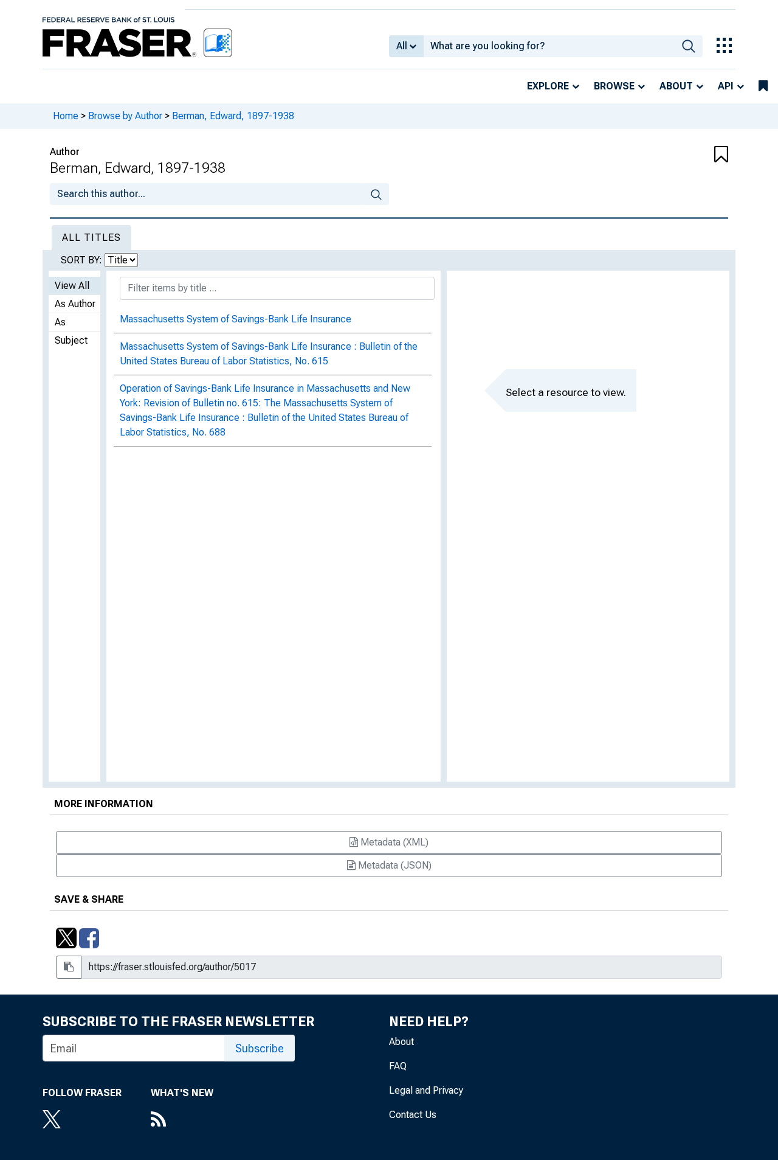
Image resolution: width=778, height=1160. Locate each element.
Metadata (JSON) (394, 865)
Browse (614, 86)
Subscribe (259, 1048)
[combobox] (549, 46)
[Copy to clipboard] (68, 967)
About (676, 86)
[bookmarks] (763, 86)
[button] (671, 155)
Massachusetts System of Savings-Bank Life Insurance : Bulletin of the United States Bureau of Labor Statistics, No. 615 (269, 354)
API (726, 86)
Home (65, 116)
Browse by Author (125, 116)
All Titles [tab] (91, 237)
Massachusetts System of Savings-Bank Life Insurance (235, 319)
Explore (548, 86)
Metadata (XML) (393, 842)
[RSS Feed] (182, 1120)
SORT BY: (83, 260)
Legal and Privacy (426, 1090)
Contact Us (412, 1114)
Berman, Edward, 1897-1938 (233, 116)
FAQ (398, 1066)
